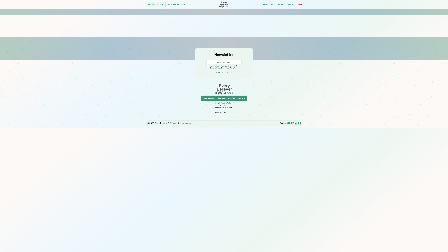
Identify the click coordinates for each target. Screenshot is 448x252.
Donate (299, 4)
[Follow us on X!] (296, 123)
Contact (289, 4)
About (265, 4)
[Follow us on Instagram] (292, 123)
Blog (273, 4)
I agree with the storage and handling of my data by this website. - (224, 67)
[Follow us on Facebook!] (299, 123)
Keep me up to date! (224, 72)
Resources (186, 4)
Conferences (173, 4)
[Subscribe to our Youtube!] (288, 123)
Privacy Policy (229, 68)
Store (280, 4)
